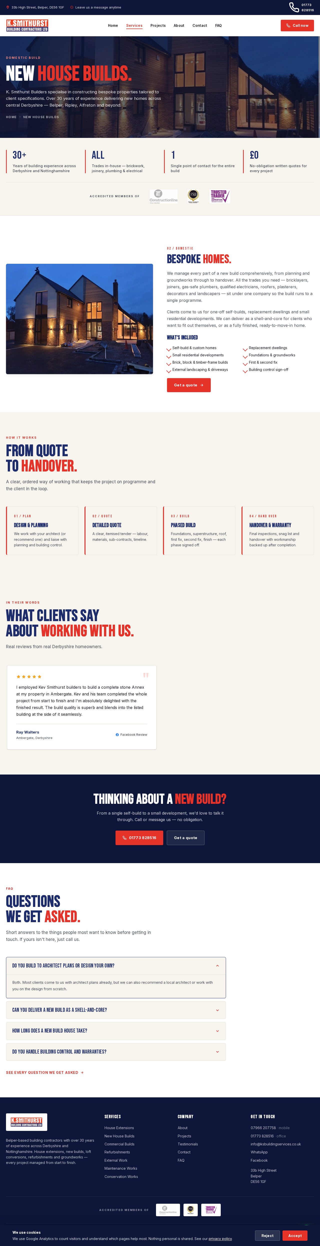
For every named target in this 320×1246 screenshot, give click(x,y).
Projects (158, 25)
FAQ (218, 25)
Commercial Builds (119, 1144)
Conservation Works (121, 1176)
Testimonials (188, 1144)
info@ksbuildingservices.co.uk (276, 1144)
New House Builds (119, 1136)
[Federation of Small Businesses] (164, 196)
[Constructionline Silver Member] (220, 196)
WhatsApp (259, 1152)
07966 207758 (263, 1128)
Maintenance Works (120, 1168)
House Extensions (119, 1128)
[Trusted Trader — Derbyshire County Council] (194, 196)
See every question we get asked (42, 1072)
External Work (116, 1160)
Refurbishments (117, 1152)
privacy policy (220, 1238)
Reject (268, 1235)
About (179, 25)
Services (134, 25)
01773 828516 (308, 7)
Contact (199, 25)
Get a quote (185, 385)
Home (113, 25)
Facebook (259, 1160)
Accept (295, 1235)
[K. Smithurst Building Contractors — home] (27, 26)
